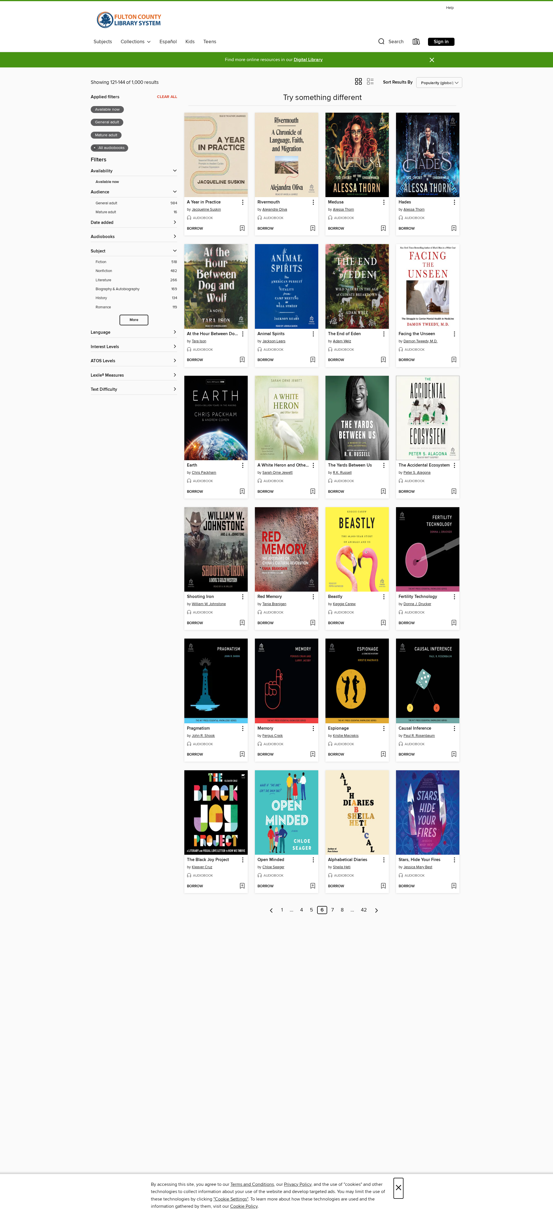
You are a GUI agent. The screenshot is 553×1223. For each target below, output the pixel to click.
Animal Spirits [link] (271, 334)
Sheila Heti (342, 867)
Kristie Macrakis (346, 735)
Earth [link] (192, 465)
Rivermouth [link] (268, 202)
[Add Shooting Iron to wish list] (242, 623)
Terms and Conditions (252, 1184)
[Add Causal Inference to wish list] (453, 754)
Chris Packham (204, 472)
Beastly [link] (335, 596)
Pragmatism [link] (198, 728)
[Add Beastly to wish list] (383, 623)
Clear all (167, 96)
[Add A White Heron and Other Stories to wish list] (312, 492)
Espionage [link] (338, 728)
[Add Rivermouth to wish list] (312, 229)
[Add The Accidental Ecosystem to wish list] (453, 492)
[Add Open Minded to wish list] (312, 886)
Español (168, 42)
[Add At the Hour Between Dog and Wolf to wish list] (242, 360)
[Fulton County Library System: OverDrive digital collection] (129, 20)
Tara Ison (199, 341)
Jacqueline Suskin (206, 209)
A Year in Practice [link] (204, 202)
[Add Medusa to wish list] (383, 229)
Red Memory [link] (269, 596)
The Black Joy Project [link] (208, 859)
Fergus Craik (272, 735)
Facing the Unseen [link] (417, 334)
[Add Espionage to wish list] (383, 754)
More (134, 320)
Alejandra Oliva (274, 209)
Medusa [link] (336, 202)
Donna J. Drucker (417, 604)
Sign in (441, 42)
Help (450, 8)
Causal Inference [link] (415, 728)
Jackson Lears (273, 341)
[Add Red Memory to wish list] (312, 623)
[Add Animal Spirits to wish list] (312, 360)
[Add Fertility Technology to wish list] (453, 623)
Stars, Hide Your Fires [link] (419, 859)
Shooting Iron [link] (200, 596)
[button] (390, 42)
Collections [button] (134, 42)
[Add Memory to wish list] (312, 754)
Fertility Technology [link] (418, 596)
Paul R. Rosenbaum (419, 735)
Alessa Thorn (343, 209)
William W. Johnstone (209, 604)
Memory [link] (265, 728)
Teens (209, 42)
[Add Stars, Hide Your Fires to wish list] (453, 886)
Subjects (103, 42)
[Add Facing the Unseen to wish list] (453, 360)
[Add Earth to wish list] (242, 492)
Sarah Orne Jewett (277, 472)
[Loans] (416, 42)
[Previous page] (271, 910)
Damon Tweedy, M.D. (421, 341)
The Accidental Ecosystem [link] (424, 465)
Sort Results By (398, 82)
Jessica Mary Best (418, 867)
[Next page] (376, 910)
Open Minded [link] (270, 859)
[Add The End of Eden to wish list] (383, 360)
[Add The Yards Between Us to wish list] (383, 492)
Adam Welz (342, 341)
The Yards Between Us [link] (350, 465)
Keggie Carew (344, 604)
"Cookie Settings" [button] (230, 1199)
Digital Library (308, 60)
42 (364, 910)
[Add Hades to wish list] (453, 229)
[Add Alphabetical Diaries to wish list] (383, 886)
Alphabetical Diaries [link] (347, 859)
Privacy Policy (297, 1184)
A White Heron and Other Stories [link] (283, 465)
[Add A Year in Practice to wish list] (242, 229)
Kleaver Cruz (202, 867)
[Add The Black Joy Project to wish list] (242, 886)
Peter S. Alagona (417, 472)
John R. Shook (203, 735)
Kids (190, 42)
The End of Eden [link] (344, 334)
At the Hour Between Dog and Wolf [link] (213, 334)
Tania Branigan (274, 604)
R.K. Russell (342, 472)
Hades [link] (405, 202)
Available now (107, 182)
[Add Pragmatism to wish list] (242, 754)
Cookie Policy (243, 1206)
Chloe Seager (273, 867)
